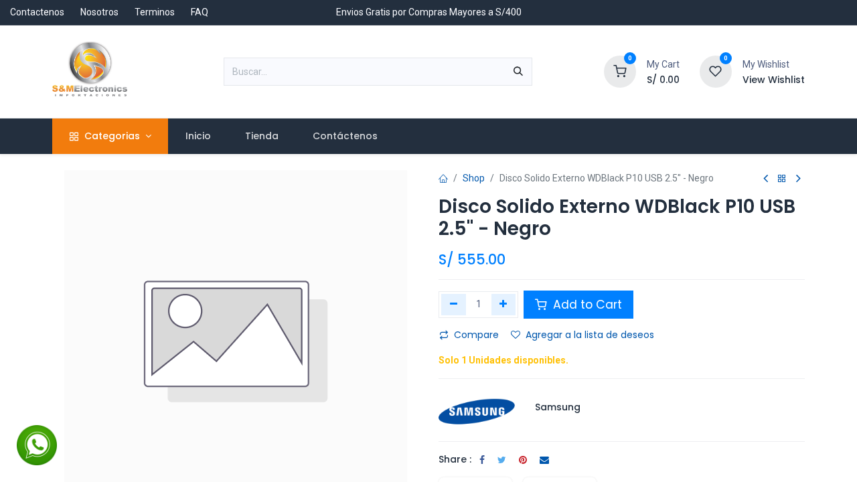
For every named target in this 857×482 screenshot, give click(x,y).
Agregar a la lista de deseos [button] (590, 334)
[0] (620, 71)
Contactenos (37, 12)
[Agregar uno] (503, 304)
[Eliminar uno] (453, 304)
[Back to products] (782, 179)
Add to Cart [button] (586, 305)
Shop (474, 178)
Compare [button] (476, 334)
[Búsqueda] (518, 71)
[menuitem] (198, 136)
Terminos (155, 12)
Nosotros (99, 12)
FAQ (199, 12)
